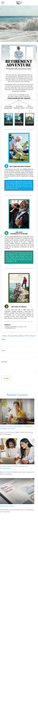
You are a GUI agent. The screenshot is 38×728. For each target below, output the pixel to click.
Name (3, 339)
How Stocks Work (7, 506)
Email (3, 350)
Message (4, 362)
